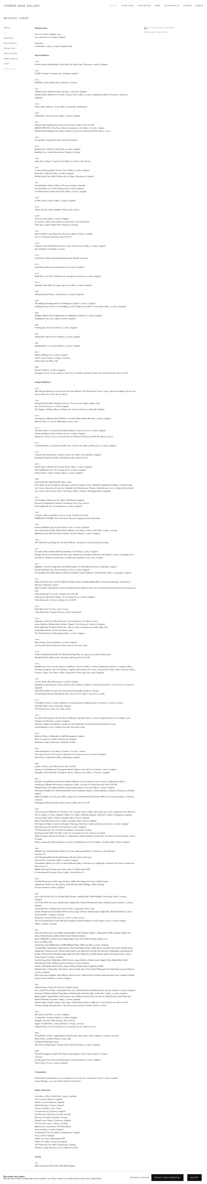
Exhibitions (127, 6)
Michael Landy (16, 18)
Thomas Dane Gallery (22, 6)
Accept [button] (194, 1177)
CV (5, 33)
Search (199, 6)
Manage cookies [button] (139, 1177)
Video (6, 64)
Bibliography (10, 43)
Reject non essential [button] (167, 1177)
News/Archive (11, 58)
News (157, 6)
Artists (113, 6)
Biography (9, 38)
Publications (144, 6)
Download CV (10, 69)
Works (7, 28)
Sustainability (172, 6)
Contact (188, 6)
